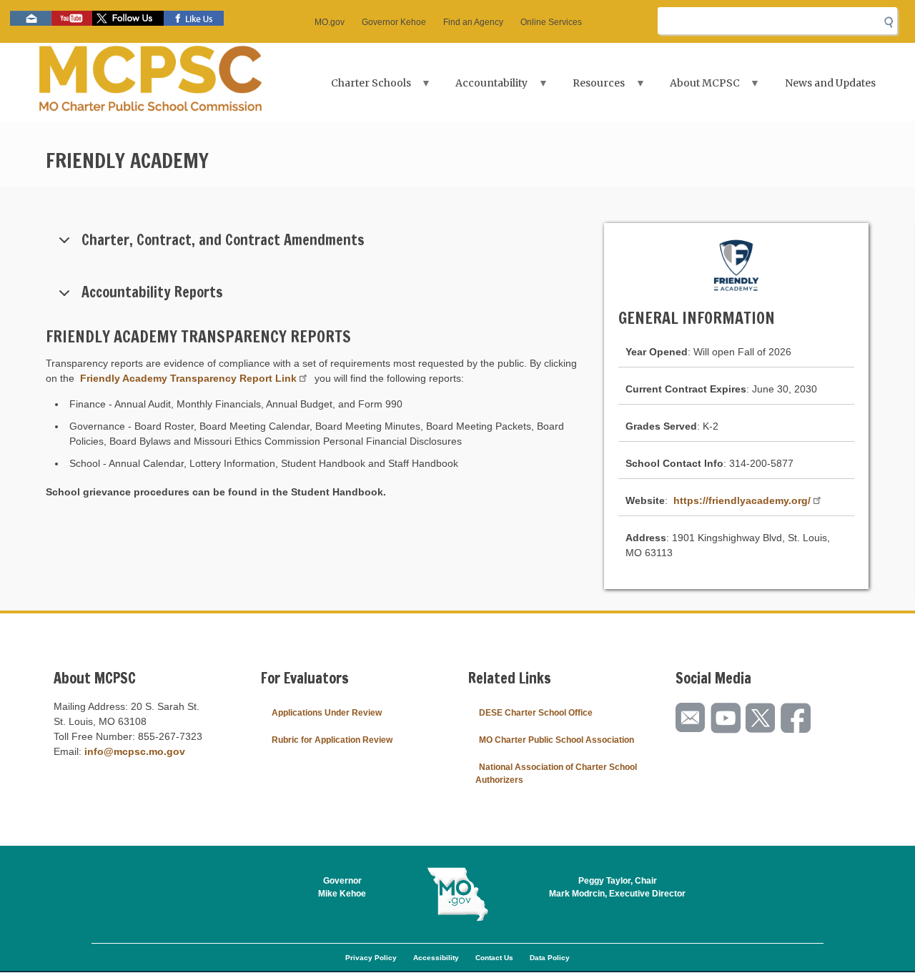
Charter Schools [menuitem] (362, 87)
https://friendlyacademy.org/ (742, 500)
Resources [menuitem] (590, 87)
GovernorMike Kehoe (342, 887)
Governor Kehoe (394, 22)
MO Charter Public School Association (556, 740)
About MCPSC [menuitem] (696, 87)
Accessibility (436, 958)
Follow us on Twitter (128, 18)
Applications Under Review (327, 713)
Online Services (551, 22)
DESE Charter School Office (536, 713)
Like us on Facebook (194, 18)
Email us (30, 18)
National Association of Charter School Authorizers (556, 773)
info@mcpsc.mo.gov (134, 751)
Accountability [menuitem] (483, 87)
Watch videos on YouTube (71, 18)
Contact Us (494, 958)
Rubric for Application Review (332, 740)
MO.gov (330, 22)
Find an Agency (473, 22)
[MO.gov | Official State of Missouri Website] (457, 894)
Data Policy (550, 958)
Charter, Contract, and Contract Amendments (223, 239)
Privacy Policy (371, 958)
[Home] (151, 82)
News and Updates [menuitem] (830, 82)
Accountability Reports (152, 292)
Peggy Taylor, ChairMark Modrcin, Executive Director (617, 887)
